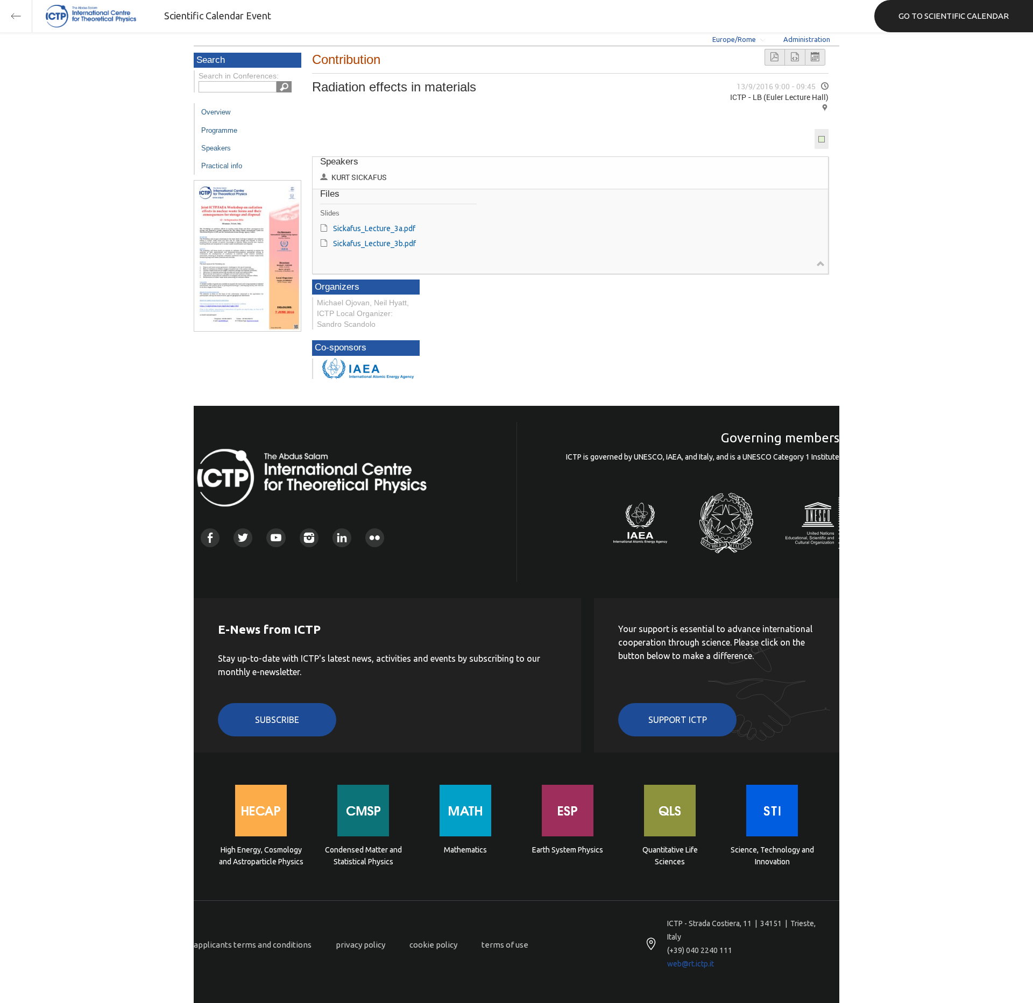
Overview (215, 112)
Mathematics (465, 850)
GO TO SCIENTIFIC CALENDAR (953, 15)
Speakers (216, 148)
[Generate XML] (794, 57)
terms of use (505, 944)
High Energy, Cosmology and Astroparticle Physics (261, 856)
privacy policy (360, 944)
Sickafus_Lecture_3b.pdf (374, 243)
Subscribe (277, 720)
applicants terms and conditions (253, 944)
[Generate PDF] (775, 57)
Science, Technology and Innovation (772, 856)
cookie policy (433, 944)
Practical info (221, 166)
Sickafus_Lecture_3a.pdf (374, 228)
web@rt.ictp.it (690, 963)
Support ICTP (677, 720)
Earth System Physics (567, 850)
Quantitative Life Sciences (670, 856)
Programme (219, 130)
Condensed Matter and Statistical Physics (363, 856)
